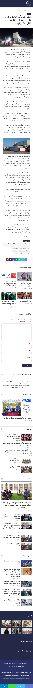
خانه (29, 10)
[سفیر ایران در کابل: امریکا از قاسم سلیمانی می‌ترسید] (24, 276)
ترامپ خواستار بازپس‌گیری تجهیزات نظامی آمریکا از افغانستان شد (12, 436)
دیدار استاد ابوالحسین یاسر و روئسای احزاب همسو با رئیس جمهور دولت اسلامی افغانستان (17, 505)
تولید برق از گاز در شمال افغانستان (19, 248)
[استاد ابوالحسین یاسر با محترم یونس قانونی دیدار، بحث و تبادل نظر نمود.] (26, 517)
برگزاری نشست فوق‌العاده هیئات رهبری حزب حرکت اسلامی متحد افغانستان (11, 601)
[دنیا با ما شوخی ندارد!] (24, 295)
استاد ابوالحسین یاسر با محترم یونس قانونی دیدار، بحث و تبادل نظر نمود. (11, 516)
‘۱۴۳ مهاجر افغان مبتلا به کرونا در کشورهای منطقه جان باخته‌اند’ (9, 303)
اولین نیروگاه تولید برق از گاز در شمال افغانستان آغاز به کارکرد (18, 244)
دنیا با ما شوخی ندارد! (26, 301)
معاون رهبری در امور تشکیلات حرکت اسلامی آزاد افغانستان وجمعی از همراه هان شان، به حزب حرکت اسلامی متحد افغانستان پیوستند (12, 572)
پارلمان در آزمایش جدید (13, 467)
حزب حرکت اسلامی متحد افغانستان (22, 253)
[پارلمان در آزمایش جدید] (26, 469)
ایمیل (30, 350)
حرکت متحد (15, 250)
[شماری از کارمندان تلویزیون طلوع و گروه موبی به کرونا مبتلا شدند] (8, 276)
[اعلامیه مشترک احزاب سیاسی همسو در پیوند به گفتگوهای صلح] (26, 538)
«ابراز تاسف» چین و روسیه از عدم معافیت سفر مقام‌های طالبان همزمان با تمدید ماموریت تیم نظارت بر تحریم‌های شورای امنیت (17, 451)
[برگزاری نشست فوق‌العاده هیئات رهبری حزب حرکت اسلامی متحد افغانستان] (26, 602)
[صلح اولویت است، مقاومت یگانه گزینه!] (26, 563)
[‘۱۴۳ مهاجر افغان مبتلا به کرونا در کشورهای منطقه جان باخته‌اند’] (8, 296)
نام (30, 343)
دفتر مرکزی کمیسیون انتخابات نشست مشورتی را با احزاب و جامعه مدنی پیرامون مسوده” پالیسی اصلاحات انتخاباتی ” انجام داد (11, 527)
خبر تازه (25, 10)
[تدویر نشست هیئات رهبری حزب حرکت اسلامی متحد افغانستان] (26, 584)
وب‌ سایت (29, 357)
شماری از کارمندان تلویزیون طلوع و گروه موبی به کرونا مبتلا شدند (9, 283)
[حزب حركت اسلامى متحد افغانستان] (29, 3)
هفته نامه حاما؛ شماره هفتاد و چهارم (18, 418)
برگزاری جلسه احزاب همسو (12, 543)
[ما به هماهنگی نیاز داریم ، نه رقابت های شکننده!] (26, 461)
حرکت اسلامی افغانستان (24, 250)
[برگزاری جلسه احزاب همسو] (26, 546)
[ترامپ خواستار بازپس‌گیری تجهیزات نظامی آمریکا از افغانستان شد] (26, 437)
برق (29, 248)
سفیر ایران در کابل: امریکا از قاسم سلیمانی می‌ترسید (25, 284)
